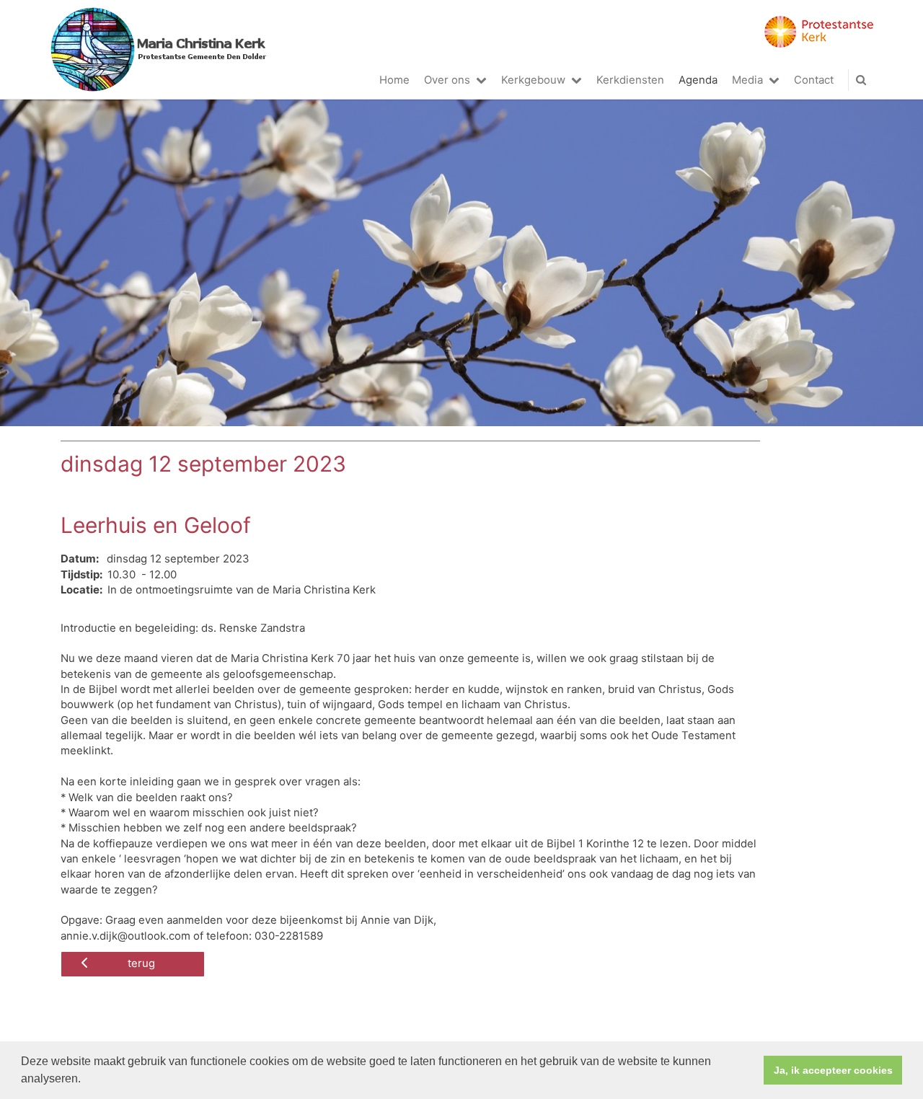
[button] (86, 1080)
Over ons (447, 80)
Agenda (698, 80)
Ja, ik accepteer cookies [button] (833, 1070)
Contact (814, 80)
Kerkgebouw (533, 80)
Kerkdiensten (630, 80)
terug (141, 963)
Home (394, 80)
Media (747, 80)
